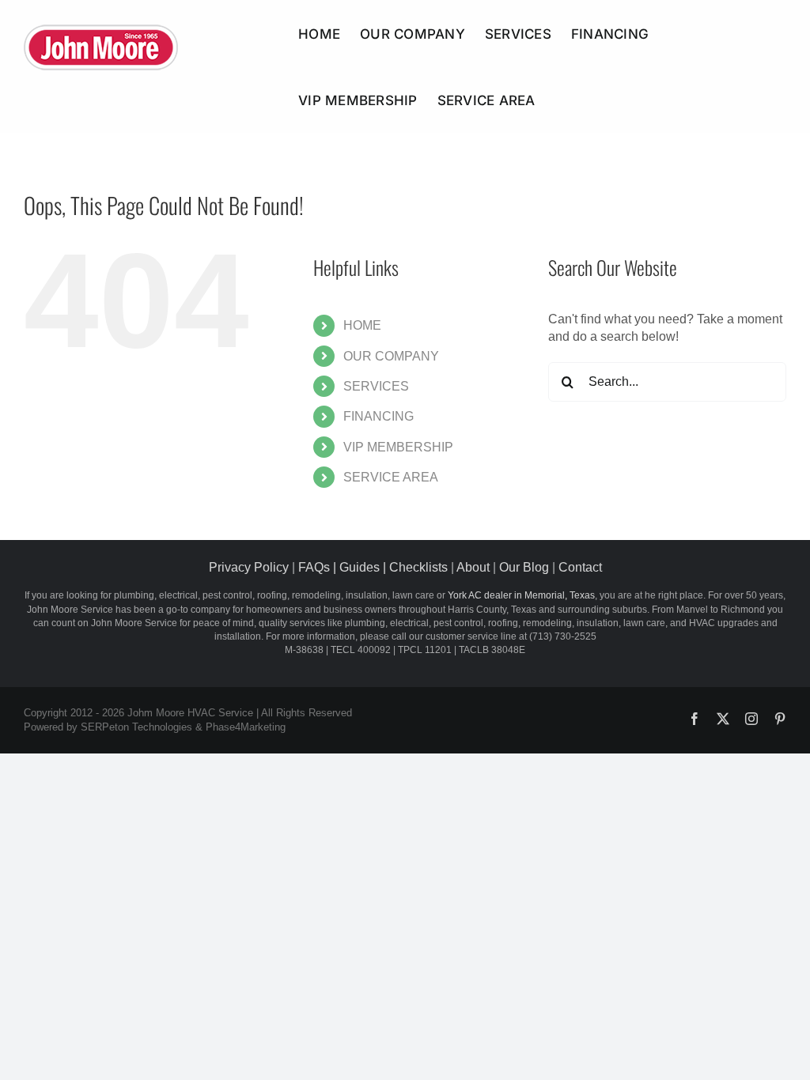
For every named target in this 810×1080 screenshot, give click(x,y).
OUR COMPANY (391, 356)
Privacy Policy (249, 567)
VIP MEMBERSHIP (398, 447)
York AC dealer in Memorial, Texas (521, 595)
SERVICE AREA (390, 477)
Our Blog (524, 567)
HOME (362, 325)
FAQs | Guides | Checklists (373, 567)
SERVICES (376, 386)
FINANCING (378, 416)
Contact (580, 567)
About (473, 567)
